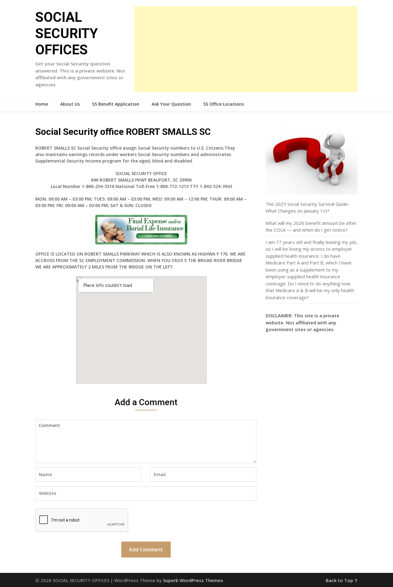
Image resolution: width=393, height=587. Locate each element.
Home (41, 104)
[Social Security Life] (141, 230)
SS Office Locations (223, 104)
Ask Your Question (171, 104)
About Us (70, 104)
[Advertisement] (246, 49)
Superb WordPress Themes (193, 580)
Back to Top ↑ (342, 580)
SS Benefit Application (115, 104)
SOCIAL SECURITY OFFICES (66, 33)
